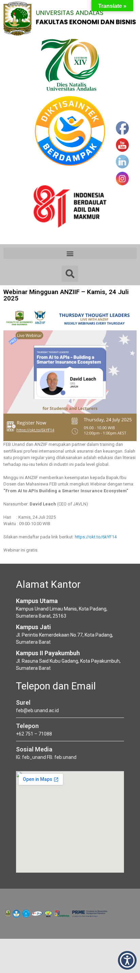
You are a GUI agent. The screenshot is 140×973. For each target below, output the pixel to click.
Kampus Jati (33, 626)
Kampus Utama (37, 600)
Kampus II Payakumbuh (48, 653)
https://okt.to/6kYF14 (96, 536)
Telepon (27, 725)
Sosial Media (34, 749)
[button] (70, 253)
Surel (23, 702)
